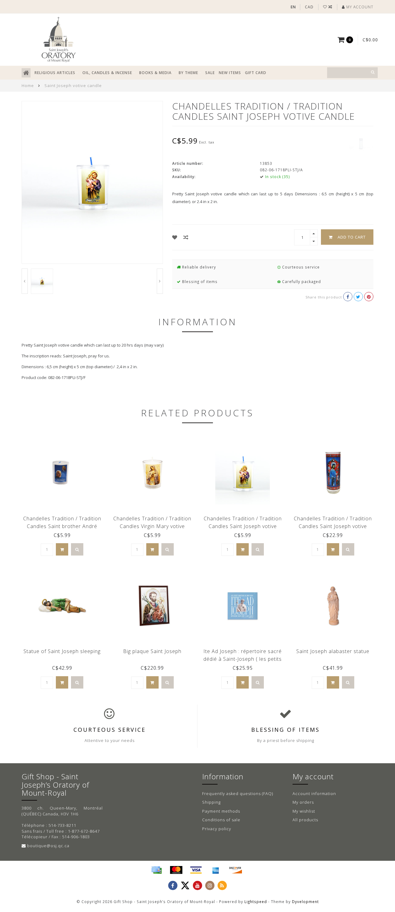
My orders (303, 802)
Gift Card (255, 72)
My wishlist (304, 811)
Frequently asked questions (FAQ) (237, 793)
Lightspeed (255, 901)
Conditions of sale (221, 819)
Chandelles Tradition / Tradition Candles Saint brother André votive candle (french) (62, 526)
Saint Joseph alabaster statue (332, 651)
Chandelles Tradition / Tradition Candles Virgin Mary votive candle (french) (152, 526)
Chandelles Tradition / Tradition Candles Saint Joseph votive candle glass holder (333, 526)
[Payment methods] (156, 870)
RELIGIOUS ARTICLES (55, 72)
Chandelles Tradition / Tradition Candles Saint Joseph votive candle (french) (243, 526)
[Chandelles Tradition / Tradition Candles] (361, 143)
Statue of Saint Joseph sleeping (62, 651)
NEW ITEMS (230, 72)
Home (28, 85)
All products (305, 819)
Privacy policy (216, 828)
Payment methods (221, 811)
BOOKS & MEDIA (155, 72)
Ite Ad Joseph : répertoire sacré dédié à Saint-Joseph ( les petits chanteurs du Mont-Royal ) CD (242, 659)
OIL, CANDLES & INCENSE (107, 72)
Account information (314, 793)
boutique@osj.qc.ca (48, 845)
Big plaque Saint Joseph (152, 651)
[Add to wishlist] (174, 237)
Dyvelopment (305, 901)
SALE (210, 72)
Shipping (211, 802)
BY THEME (188, 72)
